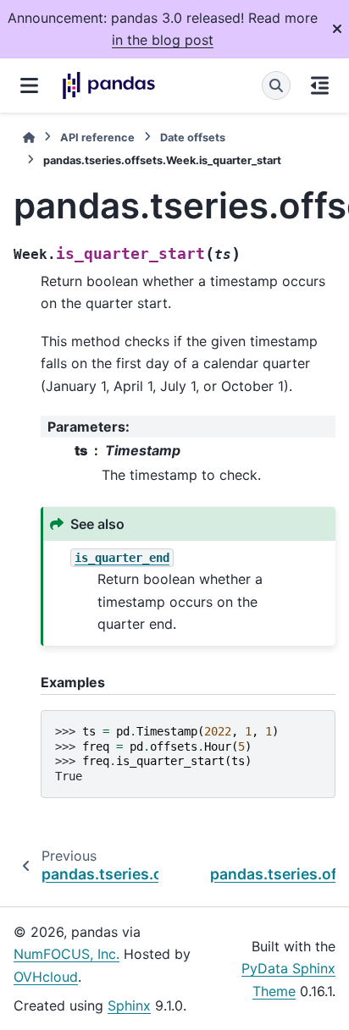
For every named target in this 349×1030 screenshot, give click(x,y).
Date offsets (192, 137)
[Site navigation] (29, 85)
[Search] (276, 85)
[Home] (29, 137)
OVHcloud (46, 976)
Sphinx (129, 1005)
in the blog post (162, 39)
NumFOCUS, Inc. (66, 953)
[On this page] (319, 85)
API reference (97, 137)
